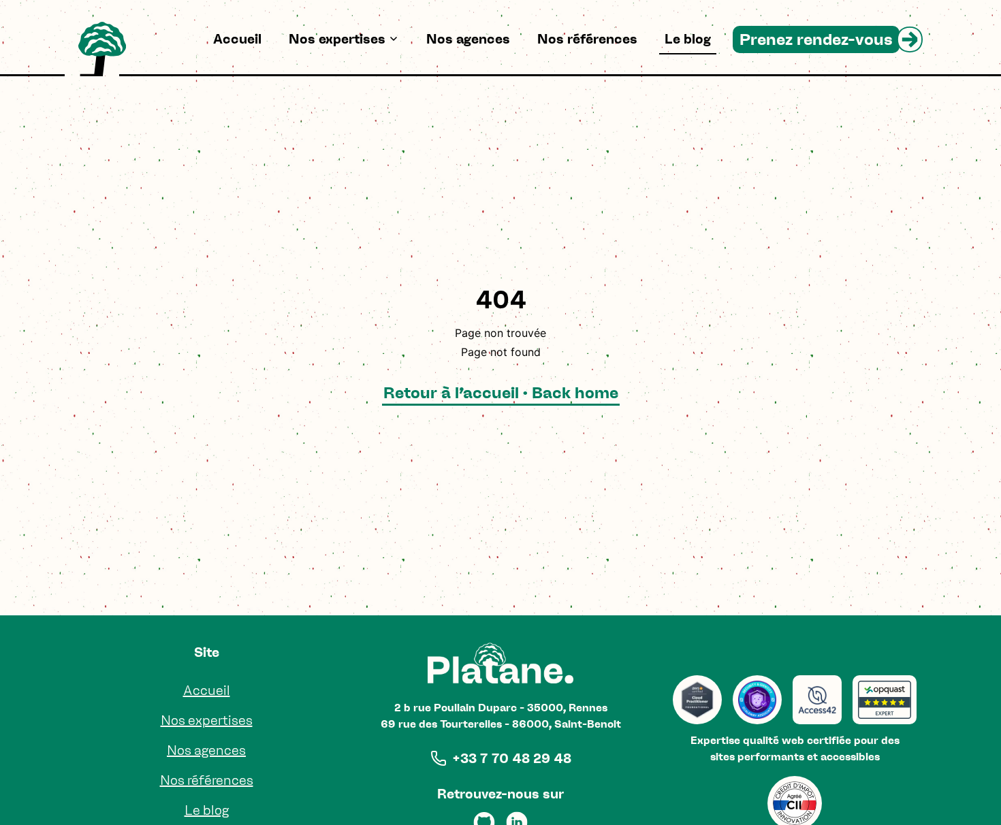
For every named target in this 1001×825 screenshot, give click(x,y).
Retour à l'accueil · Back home (500, 392)
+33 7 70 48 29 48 (511, 758)
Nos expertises (337, 39)
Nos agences (468, 39)
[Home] (102, 49)
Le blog (688, 39)
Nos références (587, 39)
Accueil (237, 39)
